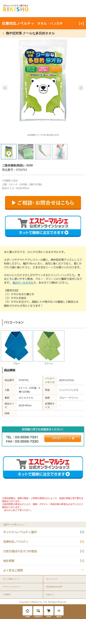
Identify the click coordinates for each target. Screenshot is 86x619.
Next (81, 88)
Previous (5, 88)
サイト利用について (11, 579)
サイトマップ (51, 579)
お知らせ (49, 594)
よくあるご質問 (13, 570)
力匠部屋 (6, 594)
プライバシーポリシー (12, 587)
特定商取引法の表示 (54, 587)
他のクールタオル (23, 282)
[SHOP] (49, 610)
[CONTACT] (38, 610)
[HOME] (27, 610)
